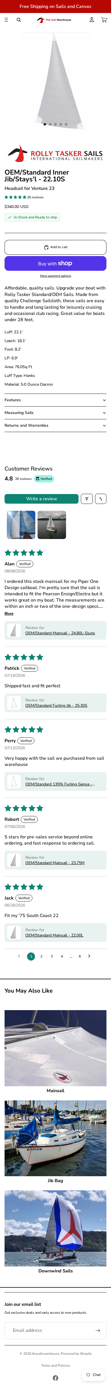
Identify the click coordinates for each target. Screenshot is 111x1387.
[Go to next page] (90, 956)
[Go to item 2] (52, 525)
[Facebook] (55, 1378)
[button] (16, 197)
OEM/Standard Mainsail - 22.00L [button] (54, 935)
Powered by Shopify (76, 1353)
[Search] (19, 20)
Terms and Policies (55, 1365)
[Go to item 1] (21, 525)
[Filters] (87, 499)
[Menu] (6, 19)
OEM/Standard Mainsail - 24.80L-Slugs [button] (60, 633)
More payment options (55, 276)
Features (13, 400)
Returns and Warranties (26, 425)
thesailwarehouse (45, 1353)
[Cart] (104, 20)
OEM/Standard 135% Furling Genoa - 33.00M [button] (58, 784)
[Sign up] (98, 1331)
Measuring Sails (19, 412)
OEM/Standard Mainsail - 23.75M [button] (55, 863)
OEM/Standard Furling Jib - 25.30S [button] (56, 705)
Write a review (41, 499)
